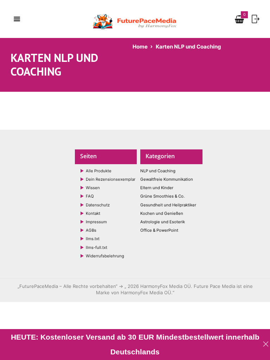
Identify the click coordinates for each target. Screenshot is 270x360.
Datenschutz (98, 204)
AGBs (91, 230)
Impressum (96, 221)
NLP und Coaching (157, 170)
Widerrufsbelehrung (105, 255)
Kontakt (93, 213)
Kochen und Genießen (161, 213)
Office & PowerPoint (159, 230)
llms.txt (92, 238)
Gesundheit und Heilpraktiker (168, 204)
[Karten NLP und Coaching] (239, 21)
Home (140, 46)
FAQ (90, 196)
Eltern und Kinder (156, 187)
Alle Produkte (98, 170)
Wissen (93, 187)
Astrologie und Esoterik (162, 221)
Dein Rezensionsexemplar (110, 179)
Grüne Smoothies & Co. (162, 196)
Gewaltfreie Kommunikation (166, 179)
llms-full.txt (96, 247)
